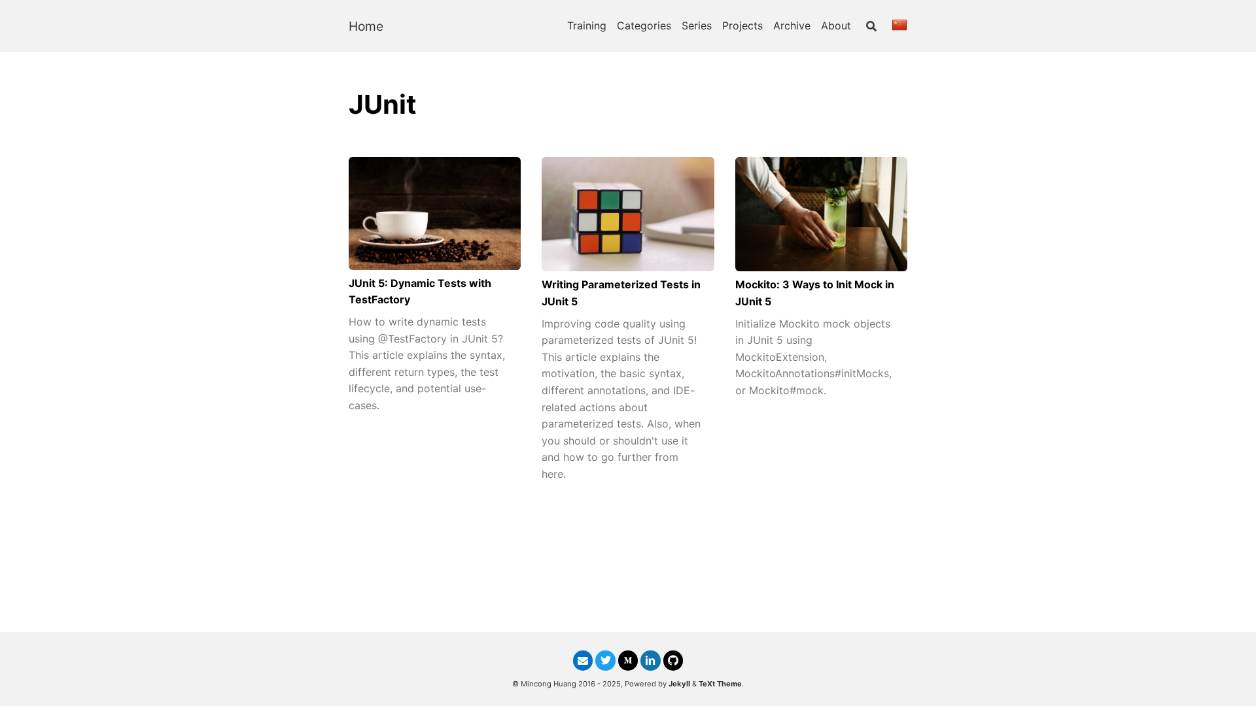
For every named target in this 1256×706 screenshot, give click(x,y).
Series (697, 25)
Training (586, 25)
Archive (792, 25)
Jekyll (679, 683)
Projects (742, 25)
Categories (644, 25)
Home (366, 26)
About (836, 25)
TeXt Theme (720, 683)
